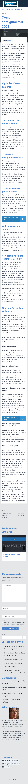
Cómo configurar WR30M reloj (13, 659)
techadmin (5, 681)
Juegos (4, 13)
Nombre (6, 608)
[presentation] (14, 543)
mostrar (10, 40)
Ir (24, 637)
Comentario (7, 585)
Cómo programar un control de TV (22, 511)
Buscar (4, 635)
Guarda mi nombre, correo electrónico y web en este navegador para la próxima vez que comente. (15, 622)
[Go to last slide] (4, 548)
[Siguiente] (24, 548)
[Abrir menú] (23, 3)
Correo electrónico (9, 616)
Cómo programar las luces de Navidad (6, 512)
